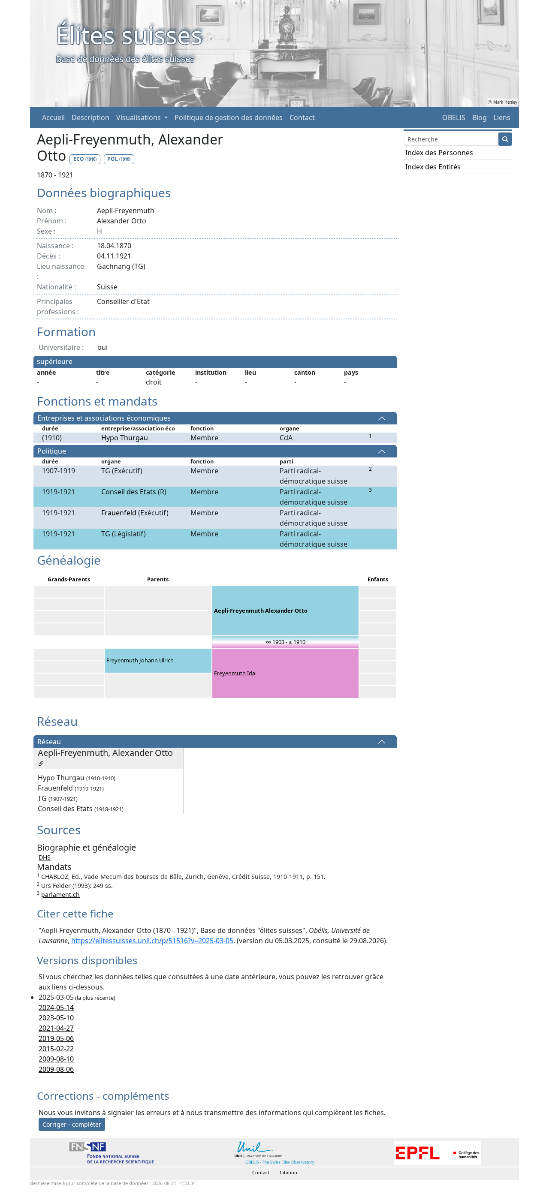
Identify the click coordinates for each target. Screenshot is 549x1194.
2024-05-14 (56, 1007)
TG (105, 470)
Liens (502, 117)
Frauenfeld (118, 512)
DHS (45, 857)
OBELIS (453, 117)
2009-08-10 (56, 1059)
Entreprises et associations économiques (104, 418)
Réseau (49, 741)
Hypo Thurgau (124, 437)
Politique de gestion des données (229, 117)
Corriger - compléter (71, 1124)
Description (90, 117)
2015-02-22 (56, 1048)
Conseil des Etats (128, 491)
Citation (288, 1172)
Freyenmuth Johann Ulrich (140, 660)
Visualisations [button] (139, 117)
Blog (479, 117)
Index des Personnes (439, 152)
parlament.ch (60, 894)
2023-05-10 (56, 1018)
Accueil (53, 117)
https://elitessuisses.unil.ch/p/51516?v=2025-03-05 (152, 940)
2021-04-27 (56, 1028)
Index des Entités (433, 166)
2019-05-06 (56, 1038)
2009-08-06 (56, 1069)
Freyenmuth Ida (234, 673)
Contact (302, 117)
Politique (51, 451)
